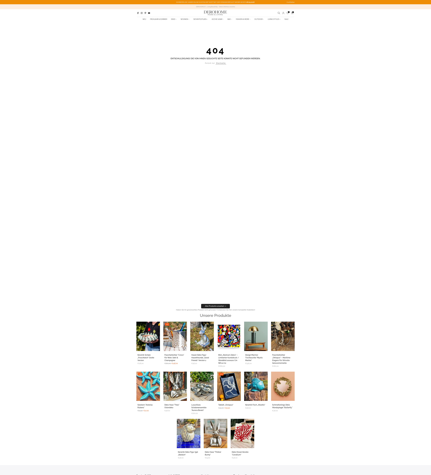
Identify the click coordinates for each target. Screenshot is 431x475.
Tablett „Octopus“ (225, 405)
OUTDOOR (258, 19)
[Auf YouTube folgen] (149, 13)
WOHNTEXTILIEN (200, 19)
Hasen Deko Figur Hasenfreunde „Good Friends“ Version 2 (200, 357)
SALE (286, 19)
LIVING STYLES (273, 19)
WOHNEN (184, 19)
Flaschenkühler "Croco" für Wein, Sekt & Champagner (174, 357)
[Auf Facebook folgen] (138, 13)
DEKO (173, 19)
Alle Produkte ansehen (214, 306)
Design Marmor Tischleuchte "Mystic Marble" (254, 357)
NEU (144, 19)
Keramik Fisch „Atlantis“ (255, 405)
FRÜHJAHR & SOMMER (158, 19)
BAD (229, 19)
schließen (140, 2)
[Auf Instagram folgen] (142, 13)
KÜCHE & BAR (217, 19)
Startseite (221, 63)
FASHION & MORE (242, 19)
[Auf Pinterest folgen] (145, 13)
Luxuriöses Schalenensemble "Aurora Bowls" (198, 407)
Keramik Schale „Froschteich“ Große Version (145, 357)
